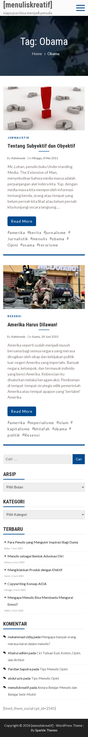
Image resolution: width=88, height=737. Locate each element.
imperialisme (41, 422)
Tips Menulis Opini (53, 669)
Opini (12, 245)
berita (35, 232)
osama (28, 245)
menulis (40, 238)
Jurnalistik (18, 138)
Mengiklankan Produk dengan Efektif (34, 570)
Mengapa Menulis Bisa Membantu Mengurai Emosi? (40, 600)
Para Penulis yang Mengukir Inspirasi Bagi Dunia (42, 542)
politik (13, 435)
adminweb (18, 158)
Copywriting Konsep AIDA (27, 584)
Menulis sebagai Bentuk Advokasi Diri (35, 556)
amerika (17, 232)
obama (58, 238)
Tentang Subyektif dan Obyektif (41, 146)
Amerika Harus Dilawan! (32, 324)
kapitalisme (18, 428)
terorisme (48, 245)
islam (64, 422)
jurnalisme (56, 232)
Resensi (14, 316)
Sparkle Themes (46, 730)
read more (22, 221)
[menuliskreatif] (27, 4)
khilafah (42, 428)
